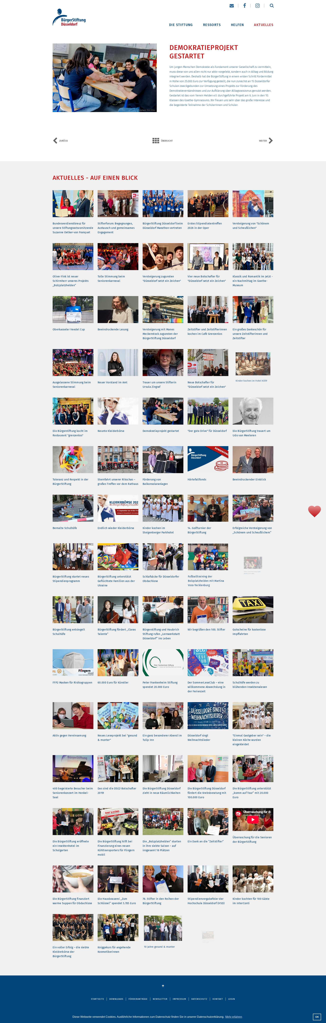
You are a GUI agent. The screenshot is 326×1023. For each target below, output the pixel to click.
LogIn (231, 999)
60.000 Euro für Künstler (113, 682)
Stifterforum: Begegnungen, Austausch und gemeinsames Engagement (116, 228)
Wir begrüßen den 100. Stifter (206, 629)
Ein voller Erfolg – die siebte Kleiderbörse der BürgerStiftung (71, 952)
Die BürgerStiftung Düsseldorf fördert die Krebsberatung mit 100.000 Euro (207, 793)
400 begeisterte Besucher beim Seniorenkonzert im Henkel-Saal (73, 793)
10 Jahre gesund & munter (159, 947)
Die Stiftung (181, 24)
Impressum (179, 999)
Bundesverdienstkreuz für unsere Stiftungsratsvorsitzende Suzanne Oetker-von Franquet (73, 228)
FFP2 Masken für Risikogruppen (72, 682)
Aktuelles (263, 24)
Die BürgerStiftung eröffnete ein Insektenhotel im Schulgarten (71, 846)
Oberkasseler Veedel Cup (69, 329)
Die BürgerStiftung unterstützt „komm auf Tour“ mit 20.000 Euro (252, 793)
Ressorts (212, 24)
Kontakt (218, 999)
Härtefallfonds (197, 479)
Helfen (237, 24)
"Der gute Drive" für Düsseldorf (207, 431)
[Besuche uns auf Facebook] (244, 5)
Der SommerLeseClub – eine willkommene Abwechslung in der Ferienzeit (206, 687)
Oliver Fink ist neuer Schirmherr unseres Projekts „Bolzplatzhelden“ (71, 281)
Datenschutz (199, 999)
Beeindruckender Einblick (249, 479)
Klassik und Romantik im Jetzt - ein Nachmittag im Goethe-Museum (253, 281)
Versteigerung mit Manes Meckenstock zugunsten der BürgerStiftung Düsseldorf (160, 334)
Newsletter (160, 999)
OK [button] (317, 1017)
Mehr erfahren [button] (233, 1016)
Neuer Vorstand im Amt (113, 382)
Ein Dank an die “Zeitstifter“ (206, 841)
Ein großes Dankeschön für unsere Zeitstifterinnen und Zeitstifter (250, 334)
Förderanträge (138, 999)
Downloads (116, 999)
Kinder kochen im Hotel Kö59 (251, 382)
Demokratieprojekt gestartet (161, 431)
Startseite (97, 999)
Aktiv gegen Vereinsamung (69, 735)
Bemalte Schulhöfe (65, 528)
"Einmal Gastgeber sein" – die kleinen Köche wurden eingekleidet (252, 740)
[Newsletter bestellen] (232, 6)
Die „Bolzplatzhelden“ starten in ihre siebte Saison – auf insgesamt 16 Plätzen (162, 846)
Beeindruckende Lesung (113, 329)
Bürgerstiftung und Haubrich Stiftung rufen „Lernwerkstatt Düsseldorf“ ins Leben (161, 634)
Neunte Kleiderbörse (111, 431)
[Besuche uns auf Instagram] (257, 5)
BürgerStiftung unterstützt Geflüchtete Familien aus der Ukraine (116, 581)
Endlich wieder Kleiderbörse (116, 528)
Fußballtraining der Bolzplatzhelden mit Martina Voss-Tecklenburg (206, 581)
